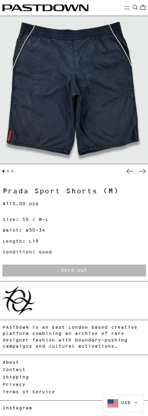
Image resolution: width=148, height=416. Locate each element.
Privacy (13, 385)
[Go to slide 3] (13, 171)
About (10, 362)
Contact (13, 370)
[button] (135, 7)
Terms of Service (28, 392)
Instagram (17, 408)
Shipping (15, 377)
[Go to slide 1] (3, 171)
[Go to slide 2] (8, 171)
